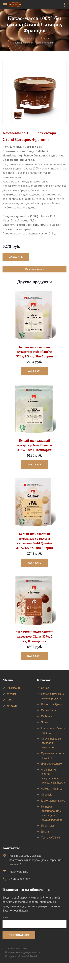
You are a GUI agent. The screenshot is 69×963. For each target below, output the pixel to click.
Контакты (12, 706)
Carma (45, 688)
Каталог (45, 38)
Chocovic (46, 794)
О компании (14, 688)
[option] (34, 93)
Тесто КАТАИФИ (51, 837)
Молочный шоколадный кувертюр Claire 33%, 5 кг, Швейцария (34, 636)
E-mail (5, 918)
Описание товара (34, 269)
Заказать (34, 371)
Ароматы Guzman (52, 788)
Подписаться (19, 935)
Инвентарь (48, 825)
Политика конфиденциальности (22, 952)
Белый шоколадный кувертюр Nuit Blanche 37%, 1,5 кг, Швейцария (34, 351)
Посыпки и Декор (51, 704)
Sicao (44, 722)
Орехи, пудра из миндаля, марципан (51, 743)
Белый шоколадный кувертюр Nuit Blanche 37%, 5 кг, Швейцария (34, 445)
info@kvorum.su (18, 871)
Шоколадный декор (53, 800)
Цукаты (45, 831)
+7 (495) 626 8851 (20, 879)
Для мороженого (51, 763)
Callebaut (47, 716)
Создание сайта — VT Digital (21, 956)
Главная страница (24, 38)
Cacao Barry (48, 710)
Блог (9, 700)
